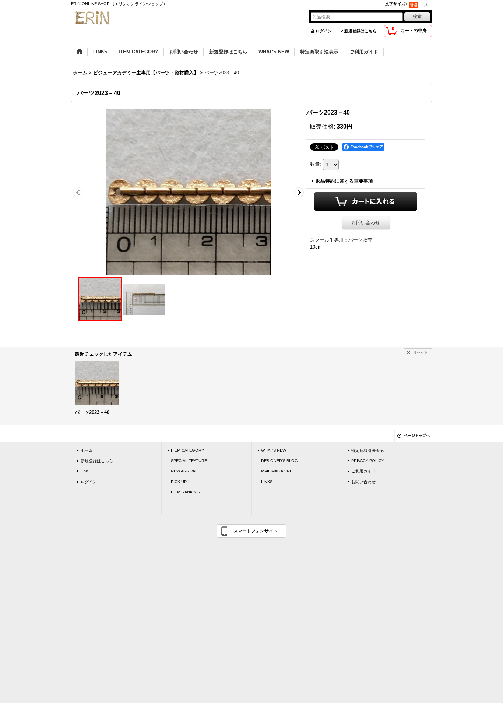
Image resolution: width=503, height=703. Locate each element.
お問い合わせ (365, 222)
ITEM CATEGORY (187, 450)
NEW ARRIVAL (184, 471)
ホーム (87, 450)
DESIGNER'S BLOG (279, 460)
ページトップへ (417, 435)
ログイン (324, 31)
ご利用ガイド (363, 471)
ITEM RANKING (185, 492)
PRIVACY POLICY (367, 460)
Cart (84, 471)
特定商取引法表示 (367, 450)
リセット (420, 353)
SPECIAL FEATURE (189, 460)
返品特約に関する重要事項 (344, 181)
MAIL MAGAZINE (276, 471)
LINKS (266, 481)
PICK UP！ (181, 481)
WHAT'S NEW (273, 450)
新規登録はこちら (360, 31)
